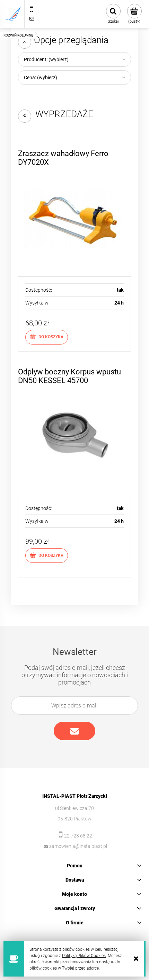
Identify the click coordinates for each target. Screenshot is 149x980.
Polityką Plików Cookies (84, 955)
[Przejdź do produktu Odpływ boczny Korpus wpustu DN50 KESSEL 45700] (74, 437)
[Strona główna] (13, 14)
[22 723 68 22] (31, 9)
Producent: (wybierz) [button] (46, 59)
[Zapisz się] (74, 731)
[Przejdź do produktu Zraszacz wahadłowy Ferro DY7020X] (74, 219)
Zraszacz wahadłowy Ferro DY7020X (63, 158)
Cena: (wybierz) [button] (40, 77)
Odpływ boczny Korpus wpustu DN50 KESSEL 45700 (69, 376)
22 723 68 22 (78, 836)
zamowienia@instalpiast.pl (78, 846)
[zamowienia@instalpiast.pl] (31, 18)
